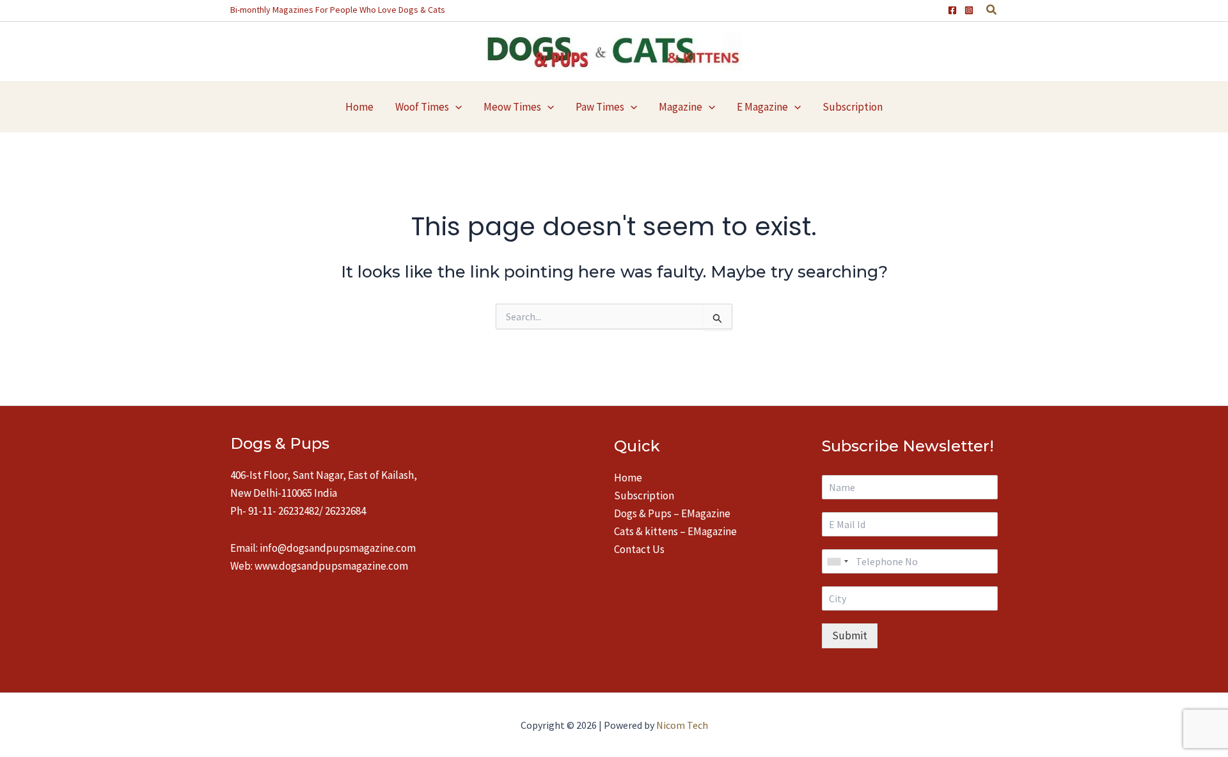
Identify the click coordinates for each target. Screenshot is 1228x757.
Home (628, 478)
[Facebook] (952, 10)
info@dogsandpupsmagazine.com (338, 548)
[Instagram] (968, 10)
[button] (992, 11)
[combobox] (837, 561)
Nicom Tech (682, 725)
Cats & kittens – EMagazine (675, 531)
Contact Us (639, 549)
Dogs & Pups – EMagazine (672, 513)
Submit (849, 635)
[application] (455, 106)
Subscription (644, 495)
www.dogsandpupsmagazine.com (331, 566)
